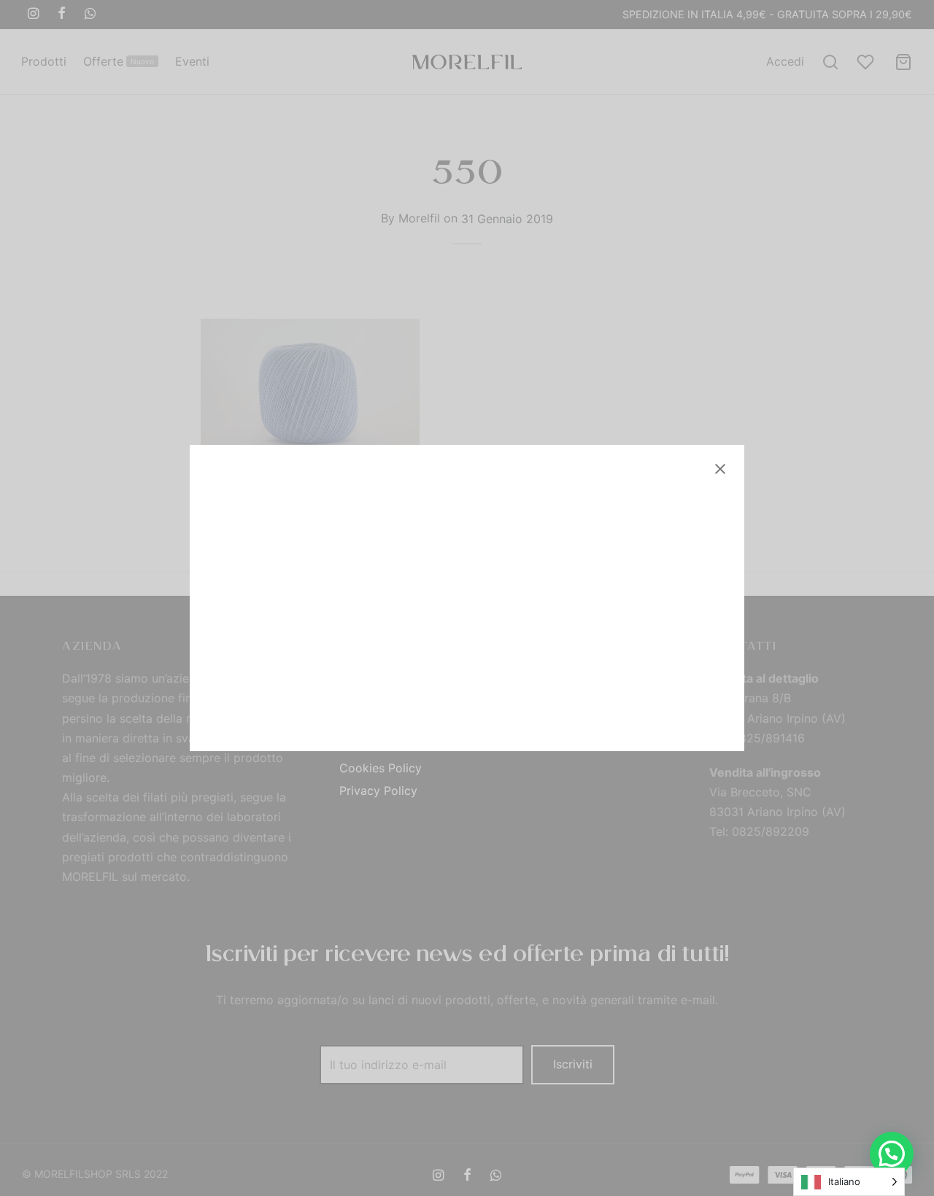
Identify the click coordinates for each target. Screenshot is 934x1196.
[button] (892, 1154)
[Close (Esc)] (720, 469)
